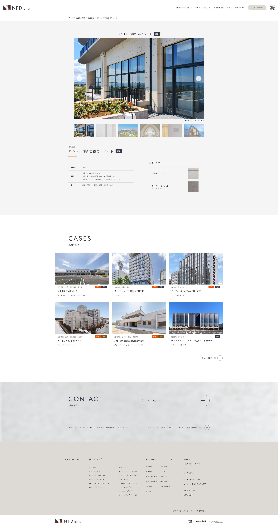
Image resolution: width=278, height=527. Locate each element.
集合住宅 (163, 476)
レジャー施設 (165, 486)
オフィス (163, 471)
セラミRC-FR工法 (125, 479)
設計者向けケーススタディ (193, 464)
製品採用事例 (219, 7)
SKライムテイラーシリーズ (99, 483)
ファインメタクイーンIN (128, 495)
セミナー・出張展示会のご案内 (195, 484)
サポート (238, 7)
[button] (79, 78)
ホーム (70, 18)
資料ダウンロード (190, 490)
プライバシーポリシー (181, 511)
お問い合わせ (257, 7)
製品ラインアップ (201, 7)
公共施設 (149, 471)
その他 (148, 491)
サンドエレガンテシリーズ (128, 471)
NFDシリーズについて (183, 7)
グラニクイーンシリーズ (128, 483)
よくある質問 (188, 473)
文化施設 (149, 486)
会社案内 (200, 511)
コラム (229, 7)
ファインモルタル (125, 487)
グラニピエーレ (94, 471)
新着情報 (187, 459)
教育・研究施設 (151, 476)
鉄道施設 (163, 481)
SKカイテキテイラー (96, 487)
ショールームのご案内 (192, 479)
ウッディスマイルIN (96, 479)
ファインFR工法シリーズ (128, 475)
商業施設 (163, 466)
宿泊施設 (91, 18)
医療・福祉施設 (151, 481)
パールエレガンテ (125, 491)
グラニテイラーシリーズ (98, 475)
